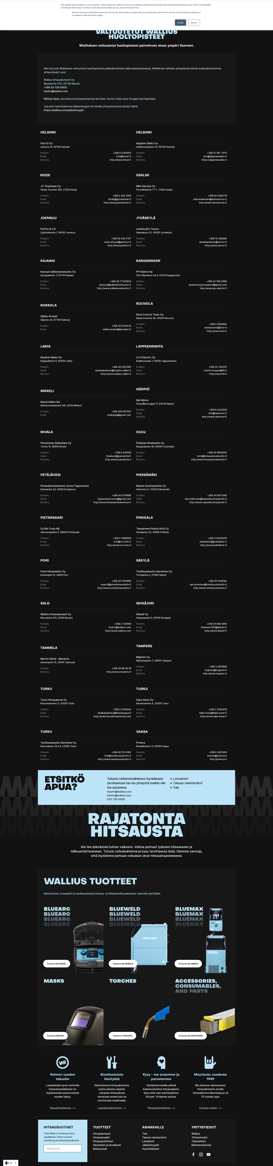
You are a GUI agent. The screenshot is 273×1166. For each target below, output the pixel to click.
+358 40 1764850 (121, 581)
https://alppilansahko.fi (214, 159)
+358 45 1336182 (217, 581)
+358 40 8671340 (217, 495)
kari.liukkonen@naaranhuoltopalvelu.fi (206, 498)
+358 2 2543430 (218, 709)
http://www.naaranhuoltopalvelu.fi (208, 502)
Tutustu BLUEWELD (122, 963)
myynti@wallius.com (119, 791)
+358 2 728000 (122, 623)
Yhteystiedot (199, 1137)
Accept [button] (180, 22)
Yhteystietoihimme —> (161, 1108)
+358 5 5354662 (218, 324)
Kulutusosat (100, 1148)
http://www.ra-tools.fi (119, 545)
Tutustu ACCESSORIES (190, 1035)
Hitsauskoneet (102, 1133)
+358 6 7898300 (122, 538)
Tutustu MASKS (55, 1035)
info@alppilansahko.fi (215, 156)
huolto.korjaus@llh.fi (215, 370)
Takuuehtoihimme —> (62, 1108)
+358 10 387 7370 (217, 152)
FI (11, 1163)
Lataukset (148, 1141)
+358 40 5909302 (217, 452)
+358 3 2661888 (218, 666)
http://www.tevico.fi (216, 245)
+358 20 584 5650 (217, 623)
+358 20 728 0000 (55, 87)
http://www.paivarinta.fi (118, 459)
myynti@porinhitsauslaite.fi (116, 584)
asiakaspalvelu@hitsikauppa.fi (114, 713)
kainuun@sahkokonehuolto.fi (115, 284)
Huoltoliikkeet (150, 1148)
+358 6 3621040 (218, 752)
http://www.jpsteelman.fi (117, 202)
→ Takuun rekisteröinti (185, 783)
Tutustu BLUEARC (56, 963)
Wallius (195, 1133)
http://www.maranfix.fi (118, 671)
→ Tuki (174, 787)
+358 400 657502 (121, 411)
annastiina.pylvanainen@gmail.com (208, 284)
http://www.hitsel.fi (120, 159)
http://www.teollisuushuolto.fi (210, 588)
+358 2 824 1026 (122, 195)
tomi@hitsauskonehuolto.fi (212, 456)
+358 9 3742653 (122, 152)
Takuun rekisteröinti (154, 1137)
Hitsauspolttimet (103, 1141)
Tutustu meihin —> (210, 1108)
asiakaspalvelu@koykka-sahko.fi (113, 370)
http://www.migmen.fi (215, 673)
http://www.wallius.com (118, 630)
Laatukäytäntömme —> (112, 1108)
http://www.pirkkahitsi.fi (213, 545)
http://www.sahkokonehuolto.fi (114, 288)
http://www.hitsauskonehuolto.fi (209, 459)
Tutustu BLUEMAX (188, 963)
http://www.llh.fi (218, 374)
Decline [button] (194, 22)
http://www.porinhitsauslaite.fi (114, 588)
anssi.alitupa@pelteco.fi (117, 242)
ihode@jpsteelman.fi (119, 199)
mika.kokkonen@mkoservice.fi (210, 199)
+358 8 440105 (123, 452)
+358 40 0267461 (121, 367)
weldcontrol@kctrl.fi (215, 327)
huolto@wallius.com (56, 91)
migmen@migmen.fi (216, 670)
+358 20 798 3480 (216, 281)
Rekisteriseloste (201, 1145)
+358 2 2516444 (122, 709)
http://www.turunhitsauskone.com (112, 716)
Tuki (144, 1133)
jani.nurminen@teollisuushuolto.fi (208, 584)
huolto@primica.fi (217, 755)
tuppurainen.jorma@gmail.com (114, 498)
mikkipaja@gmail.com (119, 415)
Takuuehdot (198, 1141)
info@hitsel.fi (123, 156)
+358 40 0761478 (121, 325)
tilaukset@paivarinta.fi (118, 456)
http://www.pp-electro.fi (213, 288)
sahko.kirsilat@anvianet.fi (117, 329)
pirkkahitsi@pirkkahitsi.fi (213, 541)
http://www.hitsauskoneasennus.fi (112, 502)
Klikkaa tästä (51, 98)
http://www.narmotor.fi (214, 416)
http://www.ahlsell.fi (216, 630)
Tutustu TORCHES (122, 1035)
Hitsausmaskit (101, 1137)
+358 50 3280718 (217, 195)
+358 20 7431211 (218, 367)
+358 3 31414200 (217, 538)
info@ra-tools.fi (122, 541)
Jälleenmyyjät (150, 1145)
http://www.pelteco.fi (119, 245)
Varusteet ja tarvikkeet (107, 1145)
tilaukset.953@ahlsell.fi (214, 627)
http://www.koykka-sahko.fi (116, 374)
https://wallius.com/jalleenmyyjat (64, 110)
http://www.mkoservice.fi (213, 202)
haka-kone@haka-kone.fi (213, 713)
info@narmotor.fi (217, 413)
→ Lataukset (178, 779)
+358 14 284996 (218, 238)
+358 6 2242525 (218, 409)
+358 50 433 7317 (121, 238)
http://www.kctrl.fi (217, 331)
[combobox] (10, 1163)
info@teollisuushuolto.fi (117, 755)
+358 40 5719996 (121, 495)
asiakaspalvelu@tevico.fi (213, 242)
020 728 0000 (116, 799)
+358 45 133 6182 (121, 752)
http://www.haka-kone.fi (213, 716)
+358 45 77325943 (120, 281)
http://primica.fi (218, 759)
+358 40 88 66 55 (121, 668)
